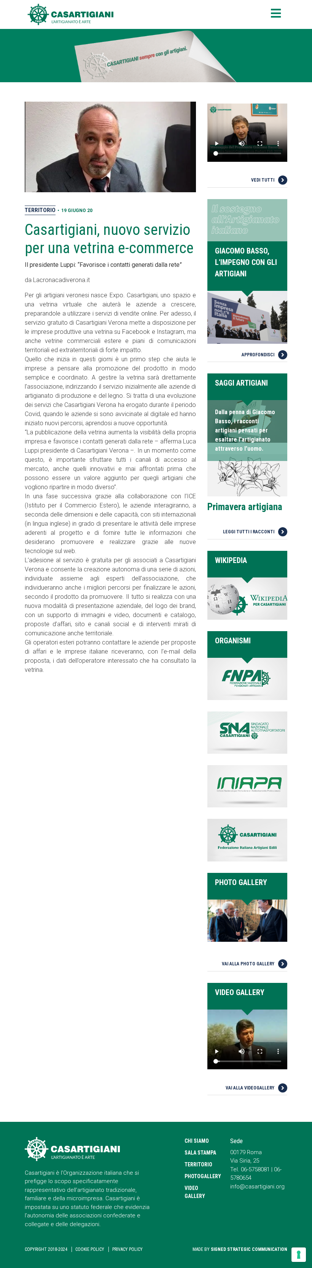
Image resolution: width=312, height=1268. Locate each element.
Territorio (40, 210)
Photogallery (202, 1176)
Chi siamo (197, 1141)
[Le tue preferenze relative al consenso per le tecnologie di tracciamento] (298, 1254)
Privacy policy (127, 1249)
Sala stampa (200, 1153)
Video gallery (195, 1192)
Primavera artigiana (244, 506)
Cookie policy (89, 1249)
